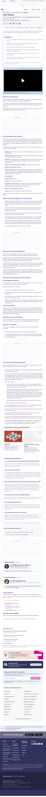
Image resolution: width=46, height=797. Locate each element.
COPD (25, 373)
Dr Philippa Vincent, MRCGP (33, 17)
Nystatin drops (16, 284)
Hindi (37, 596)
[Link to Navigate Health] (19, 776)
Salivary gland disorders (30, 699)
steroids (5, 321)
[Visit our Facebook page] (35, 744)
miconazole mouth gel (36, 283)
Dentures (6, 694)
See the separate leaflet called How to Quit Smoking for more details (25, 418)
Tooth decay (27, 709)
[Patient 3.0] (2, 9)
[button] (23, 528)
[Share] (7, 23)
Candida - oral (9, 532)
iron (39, 413)
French (25, 596)
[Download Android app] (38, 735)
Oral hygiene (27, 691)
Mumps (6, 714)
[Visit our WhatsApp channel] (32, 744)
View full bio (18, 562)
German (18, 596)
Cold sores (7, 691)
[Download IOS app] (29, 735)
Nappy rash (38, 108)
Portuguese (33, 596)
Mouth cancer (8, 704)
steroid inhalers (13, 373)
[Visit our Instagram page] (42, 744)
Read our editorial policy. (11, 729)
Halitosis (6, 699)
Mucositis (6, 712)
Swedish (10, 597)
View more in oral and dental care (23, 718)
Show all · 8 (39, 27)
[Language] (10, 23)
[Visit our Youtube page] (37, 744)
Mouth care (7, 707)
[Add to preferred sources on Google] (19, 23)
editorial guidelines (15, 20)
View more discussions (8, 643)
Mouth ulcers (7, 709)
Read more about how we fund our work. (13, 769)
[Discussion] (13, 23)
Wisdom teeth (28, 714)
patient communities (33, 615)
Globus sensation (9, 696)
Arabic (4, 597)
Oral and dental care (16, 12)
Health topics (6, 12)
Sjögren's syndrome (15, 173)
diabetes (12, 370)
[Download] (4, 23)
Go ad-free (42, 0)
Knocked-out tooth (9, 701)
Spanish (22, 596)
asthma (21, 373)
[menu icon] (44, 9)
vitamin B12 (30, 413)
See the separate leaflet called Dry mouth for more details (19, 406)
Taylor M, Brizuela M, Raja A (12, 534)
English (14, 596)
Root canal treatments (30, 696)
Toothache (27, 712)
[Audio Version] (16, 23)
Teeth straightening (29, 704)
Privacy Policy (20, 681)
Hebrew (40, 596)
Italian (28, 596)
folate (35, 413)
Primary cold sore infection (31, 694)
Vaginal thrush (21, 108)
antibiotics (11, 321)
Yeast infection (29, 108)
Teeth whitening (28, 707)
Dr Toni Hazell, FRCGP (15, 17)
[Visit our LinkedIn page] (39, 744)
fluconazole (24, 308)
